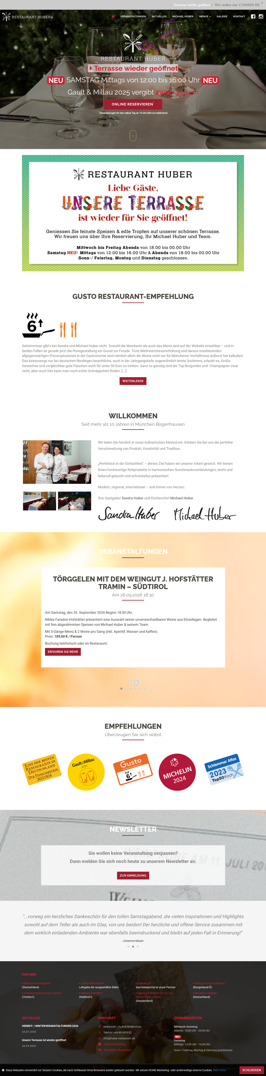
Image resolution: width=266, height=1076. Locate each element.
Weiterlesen (133, 381)
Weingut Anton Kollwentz (209, 983)
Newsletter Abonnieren (117, 1050)
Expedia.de (144, 983)
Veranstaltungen (133, 16)
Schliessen (251, 1070)
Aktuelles (159, 16)
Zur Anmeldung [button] (133, 875)
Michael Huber (182, 16)
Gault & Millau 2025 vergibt (133, 92)
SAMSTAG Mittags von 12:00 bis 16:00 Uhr (133, 80)
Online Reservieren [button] (133, 104)
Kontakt (239, 16)
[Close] (262, 2)
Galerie (222, 16)
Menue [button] (203, 16)
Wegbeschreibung (114, 1044)
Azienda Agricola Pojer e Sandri (42, 993)
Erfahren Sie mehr (63, 651)
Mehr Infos (219, 1070)
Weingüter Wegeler (205, 993)
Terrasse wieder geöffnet (153, 5)
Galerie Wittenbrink (91, 983)
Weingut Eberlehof (91, 993)
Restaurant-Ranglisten (37, 983)
